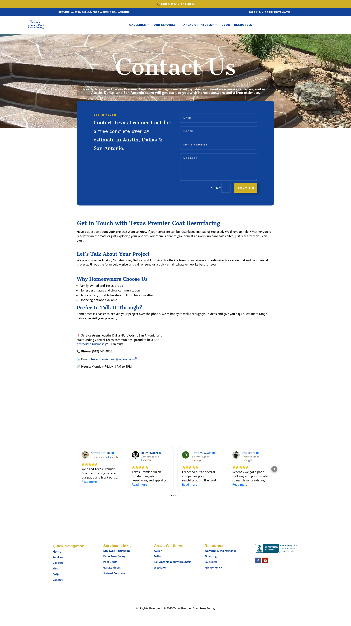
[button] (77, 469)
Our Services (165, 25)
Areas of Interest (198, 25)
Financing (211, 556)
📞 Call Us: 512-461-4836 (175, 4)
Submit (244, 187)
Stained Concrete (114, 573)
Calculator (211, 562)
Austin (158, 550)
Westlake (160, 567)
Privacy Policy (213, 567)
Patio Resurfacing (114, 556)
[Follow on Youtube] (265, 560)
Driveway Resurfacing (116, 550)
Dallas (157, 556)
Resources (243, 25)
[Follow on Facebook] (258, 560)
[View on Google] (85, 455)
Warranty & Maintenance (220, 550)
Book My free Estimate (269, 12)
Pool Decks (110, 562)
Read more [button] (89, 482)
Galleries (137, 25)
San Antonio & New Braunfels (172, 562)
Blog (226, 25)
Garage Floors (112, 567)
